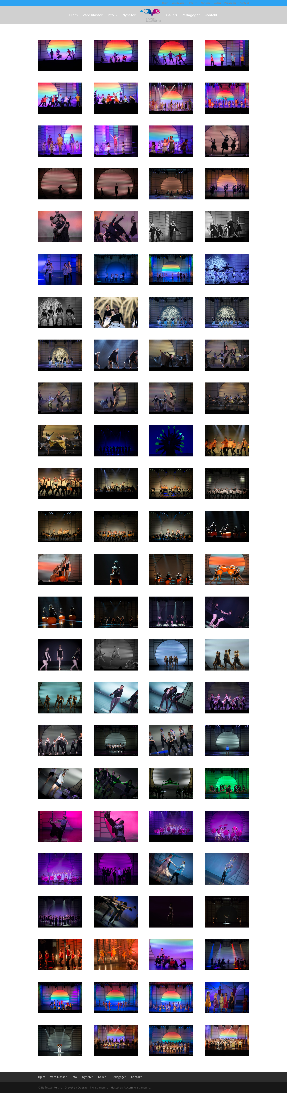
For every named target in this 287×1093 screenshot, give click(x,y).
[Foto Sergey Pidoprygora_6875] (116, 371)
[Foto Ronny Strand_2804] (227, 328)
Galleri (217, 3)
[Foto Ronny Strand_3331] (227, 1013)
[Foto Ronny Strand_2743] (116, 285)
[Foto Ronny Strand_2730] (171, 1013)
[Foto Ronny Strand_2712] (171, 970)
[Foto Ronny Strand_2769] (60, 242)
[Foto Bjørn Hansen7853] (227, 670)
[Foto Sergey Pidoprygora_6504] (60, 156)
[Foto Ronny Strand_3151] (171, 799)
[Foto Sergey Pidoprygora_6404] (116, 71)
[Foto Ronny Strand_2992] (227, 756)
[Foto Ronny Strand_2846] (171, 499)
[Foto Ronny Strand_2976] (171, 628)
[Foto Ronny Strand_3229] (227, 842)
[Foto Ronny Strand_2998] (60, 799)
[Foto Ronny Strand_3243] (60, 884)
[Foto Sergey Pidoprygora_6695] (227, 242)
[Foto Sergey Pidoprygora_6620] (60, 199)
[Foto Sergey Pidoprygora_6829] (60, 328)
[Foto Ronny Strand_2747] (171, 199)
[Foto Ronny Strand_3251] (227, 884)
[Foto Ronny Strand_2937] (116, 585)
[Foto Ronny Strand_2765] (227, 199)
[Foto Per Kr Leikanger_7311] (60, 628)
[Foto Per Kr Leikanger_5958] (227, 114)
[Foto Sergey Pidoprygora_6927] (171, 413)
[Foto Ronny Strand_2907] (116, 542)
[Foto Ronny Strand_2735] (171, 285)
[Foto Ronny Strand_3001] (116, 756)
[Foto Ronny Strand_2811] (60, 371)
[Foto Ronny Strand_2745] (227, 927)
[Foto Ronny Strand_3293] (116, 927)
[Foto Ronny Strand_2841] (116, 456)
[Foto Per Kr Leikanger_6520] (60, 970)
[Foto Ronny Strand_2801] (171, 328)
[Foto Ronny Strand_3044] (60, 842)
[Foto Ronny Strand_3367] (171, 1056)
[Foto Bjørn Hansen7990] (171, 114)
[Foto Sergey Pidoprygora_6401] (60, 71)
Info (191, 3)
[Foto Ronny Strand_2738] (60, 285)
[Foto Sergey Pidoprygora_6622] (116, 199)
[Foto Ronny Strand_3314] (60, 1056)
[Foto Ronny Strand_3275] (60, 927)
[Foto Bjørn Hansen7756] (60, 456)
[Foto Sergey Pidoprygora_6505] (116, 156)
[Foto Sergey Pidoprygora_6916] (227, 371)
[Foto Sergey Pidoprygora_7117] (227, 542)
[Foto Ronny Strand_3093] (60, 713)
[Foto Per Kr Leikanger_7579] (116, 970)
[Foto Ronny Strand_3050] (116, 842)
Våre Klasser (178, 3)
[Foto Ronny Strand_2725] (60, 1013)
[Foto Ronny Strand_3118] (116, 799)
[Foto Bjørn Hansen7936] (171, 842)
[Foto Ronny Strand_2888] (227, 499)
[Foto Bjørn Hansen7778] (116, 499)
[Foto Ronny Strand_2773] (116, 242)
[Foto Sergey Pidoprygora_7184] (116, 670)
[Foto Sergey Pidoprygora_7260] (227, 713)
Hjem (165, 3)
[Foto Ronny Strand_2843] (171, 456)
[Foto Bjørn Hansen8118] (227, 1056)
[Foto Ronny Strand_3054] (116, 713)
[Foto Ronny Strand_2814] (116, 628)
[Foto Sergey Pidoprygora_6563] (227, 156)
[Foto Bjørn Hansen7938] (171, 927)
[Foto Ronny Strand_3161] (227, 799)
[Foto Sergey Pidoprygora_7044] (60, 499)
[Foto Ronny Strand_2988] (60, 670)
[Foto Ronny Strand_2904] (60, 542)
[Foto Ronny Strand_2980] (227, 628)
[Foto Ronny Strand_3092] (171, 670)
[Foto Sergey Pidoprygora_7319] (60, 756)
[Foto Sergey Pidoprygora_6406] (171, 71)
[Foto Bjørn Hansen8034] (227, 413)
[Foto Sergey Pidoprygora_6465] (60, 114)
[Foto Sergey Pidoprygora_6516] (171, 156)
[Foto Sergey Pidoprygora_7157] (60, 585)
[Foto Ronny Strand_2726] (116, 1013)
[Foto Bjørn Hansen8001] (116, 1056)
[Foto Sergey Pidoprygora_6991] (227, 456)
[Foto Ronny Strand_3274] (116, 884)
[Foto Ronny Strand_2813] (116, 328)
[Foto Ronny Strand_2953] (227, 585)
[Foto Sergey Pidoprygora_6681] (171, 242)
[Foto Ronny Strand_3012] (171, 756)
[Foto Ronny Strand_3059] (171, 713)
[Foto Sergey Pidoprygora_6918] (60, 413)
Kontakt (244, 3)
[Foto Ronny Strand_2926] (171, 542)
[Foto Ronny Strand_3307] (227, 970)
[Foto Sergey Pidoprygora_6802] (227, 285)
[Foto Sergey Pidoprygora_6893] (171, 371)
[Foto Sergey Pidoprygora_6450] (227, 71)
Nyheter (205, 3)
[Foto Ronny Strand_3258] (171, 884)
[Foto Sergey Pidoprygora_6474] (116, 114)
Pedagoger (230, 3)
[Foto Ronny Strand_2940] (171, 585)
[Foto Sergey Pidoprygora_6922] (116, 413)
